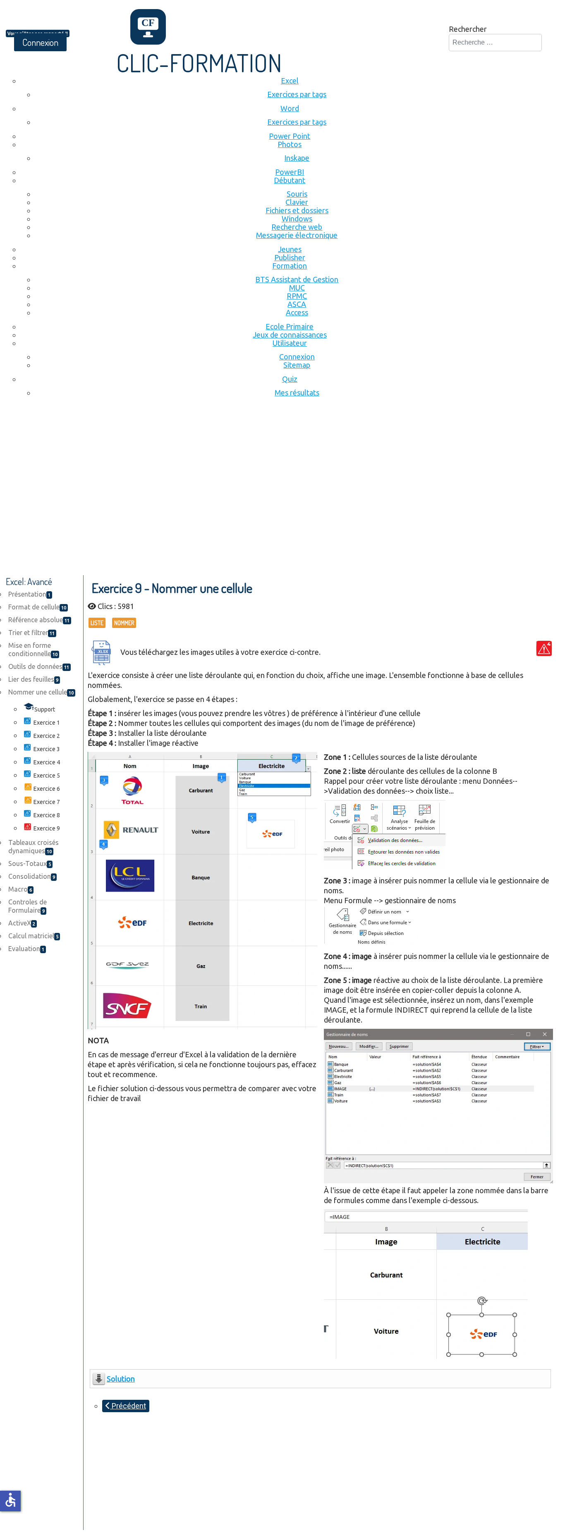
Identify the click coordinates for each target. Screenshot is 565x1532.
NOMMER (124, 622)
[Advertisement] (282, 470)
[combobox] (495, 42)
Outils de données (38, 666)
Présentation (29, 594)
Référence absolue (38, 619)
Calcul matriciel (33, 936)
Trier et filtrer (31, 632)
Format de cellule (37, 607)
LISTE (97, 622)
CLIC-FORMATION (199, 62)
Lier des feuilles (33, 679)
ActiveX (21, 923)
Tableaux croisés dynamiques (33, 846)
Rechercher (468, 29)
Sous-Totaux (29, 863)
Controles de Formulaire (27, 906)
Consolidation (31, 876)
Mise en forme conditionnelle (32, 649)
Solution (121, 1379)
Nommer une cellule (41, 692)
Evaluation (26, 948)
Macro (20, 889)
